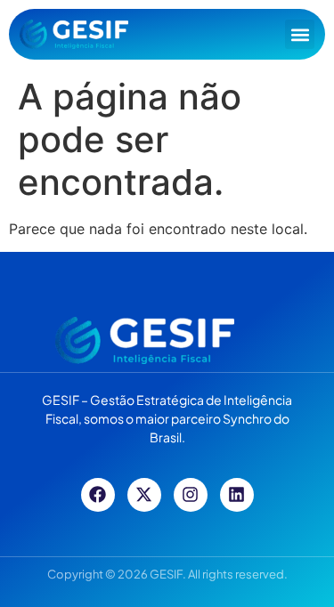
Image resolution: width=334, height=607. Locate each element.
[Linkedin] (237, 495)
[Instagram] (191, 495)
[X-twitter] (144, 495)
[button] (299, 34)
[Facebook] (98, 495)
